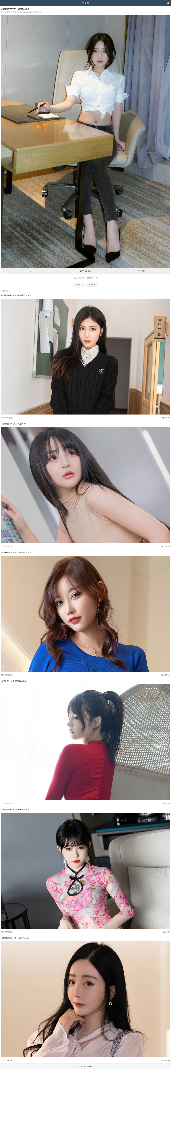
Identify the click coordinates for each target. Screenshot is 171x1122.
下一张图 (141, 271)
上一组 (29, 271)
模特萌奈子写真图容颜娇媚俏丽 (14, 681)
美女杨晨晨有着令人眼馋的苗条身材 (16, 552)
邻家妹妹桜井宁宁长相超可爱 (13, 424)
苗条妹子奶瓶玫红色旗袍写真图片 (15, 809)
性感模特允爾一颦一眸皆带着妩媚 (15, 938)
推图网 (85, 3)
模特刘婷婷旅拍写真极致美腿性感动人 (17, 295)
